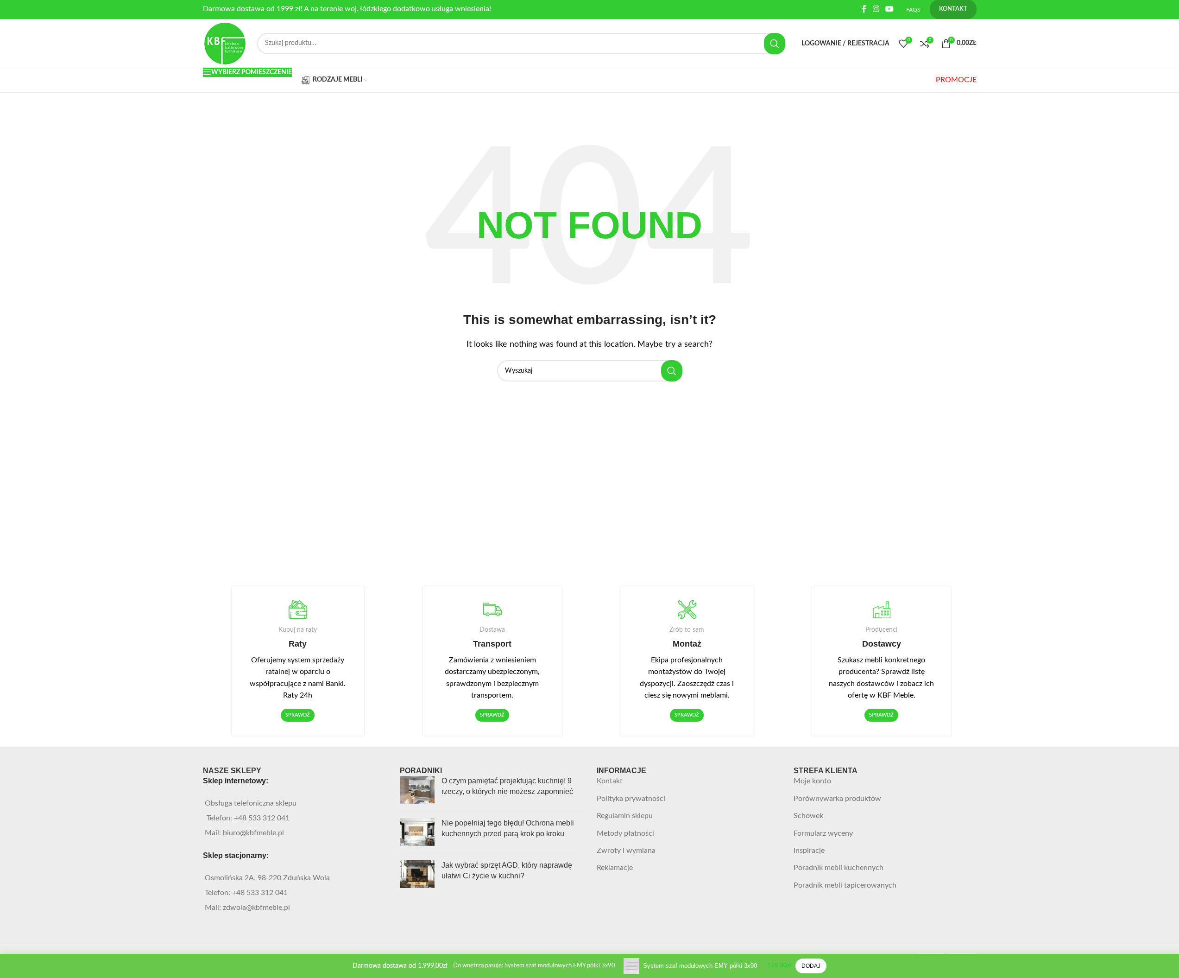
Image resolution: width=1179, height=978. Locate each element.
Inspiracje (809, 850)
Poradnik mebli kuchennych (838, 867)
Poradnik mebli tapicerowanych (845, 885)
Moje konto (812, 781)
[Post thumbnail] (417, 790)
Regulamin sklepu (625, 815)
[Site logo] (225, 43)
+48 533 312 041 (262, 818)
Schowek (808, 815)
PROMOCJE (956, 79)
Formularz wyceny (823, 833)
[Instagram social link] (876, 9)
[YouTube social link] (889, 9)
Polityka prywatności (631, 798)
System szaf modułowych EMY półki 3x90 (700, 965)
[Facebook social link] (864, 9)
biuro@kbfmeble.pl (253, 833)
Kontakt (610, 781)
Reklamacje (615, 867)
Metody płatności (625, 833)
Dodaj (810, 966)
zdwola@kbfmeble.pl (256, 907)
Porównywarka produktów (837, 798)
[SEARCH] (774, 43)
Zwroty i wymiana (626, 850)
